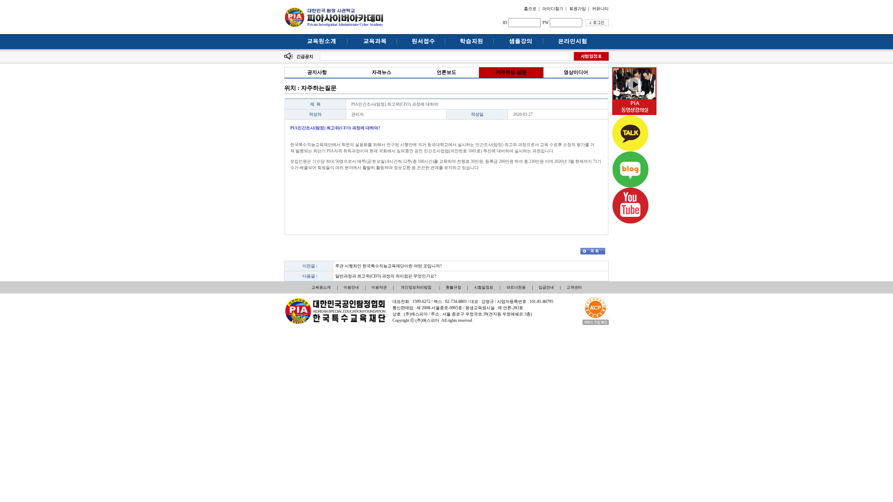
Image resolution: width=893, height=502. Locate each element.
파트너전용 (516, 287)
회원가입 (577, 8)
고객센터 (574, 287)
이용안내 (351, 287)
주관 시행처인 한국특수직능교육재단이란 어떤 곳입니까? (388, 266)
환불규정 (453, 287)
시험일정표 (483, 287)
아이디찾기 (552, 8)
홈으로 (530, 8)
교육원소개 (321, 287)
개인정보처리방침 (416, 287)
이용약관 (379, 287)
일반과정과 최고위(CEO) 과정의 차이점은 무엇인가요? (385, 276)
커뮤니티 (600, 8)
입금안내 (546, 287)
